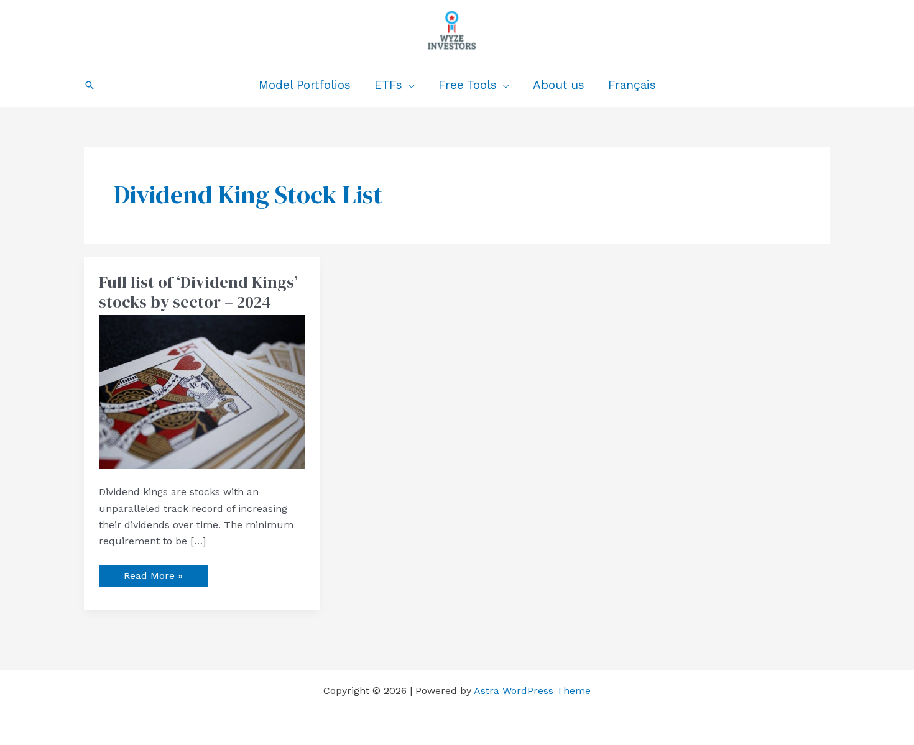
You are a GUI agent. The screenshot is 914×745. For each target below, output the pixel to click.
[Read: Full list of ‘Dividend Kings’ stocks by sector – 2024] (202, 391)
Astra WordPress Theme (532, 691)
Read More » (153, 573)
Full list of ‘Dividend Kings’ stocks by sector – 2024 (198, 292)
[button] (89, 85)
